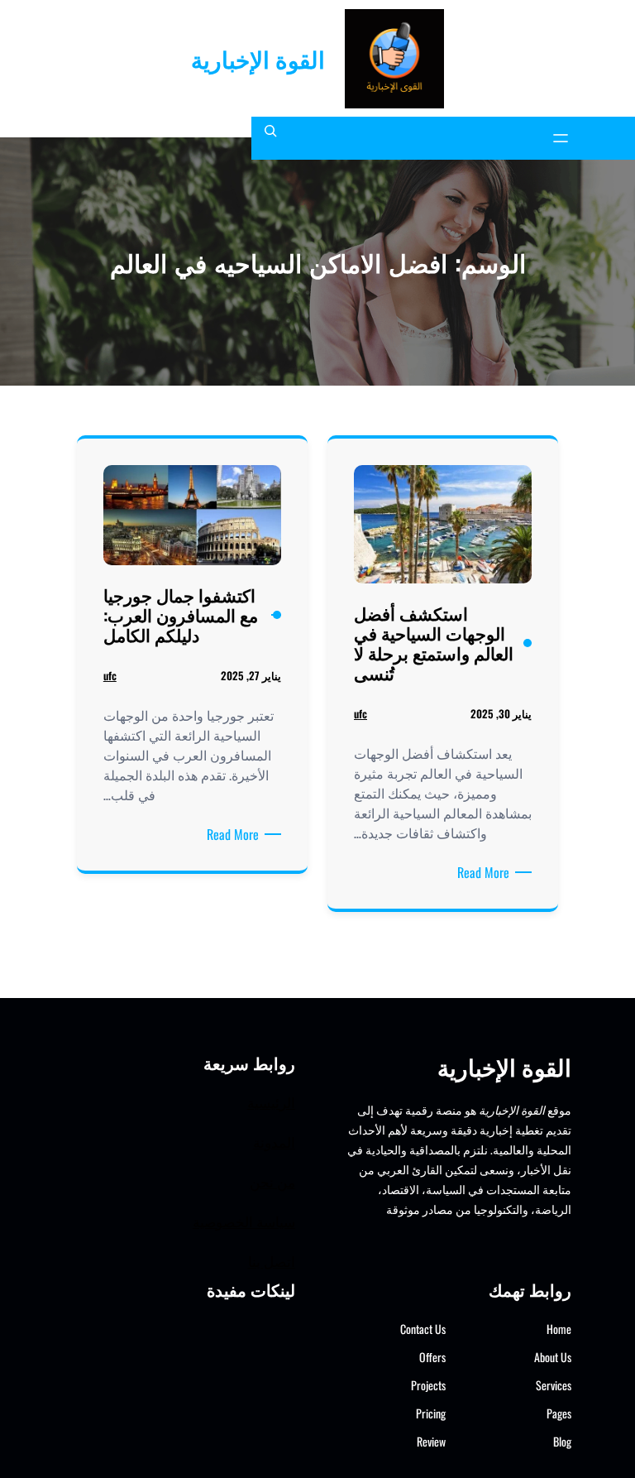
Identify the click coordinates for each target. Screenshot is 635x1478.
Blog (562, 1441)
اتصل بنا (271, 1260)
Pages (559, 1413)
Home (559, 1328)
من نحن (272, 1181)
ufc (360, 713)
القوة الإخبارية (258, 58)
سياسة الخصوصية (244, 1221)
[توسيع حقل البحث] (270, 138)
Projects (428, 1385)
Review (431, 1441)
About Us (552, 1356)
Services (553, 1385)
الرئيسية (271, 1102)
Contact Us (423, 1328)
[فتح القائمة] (560, 138)
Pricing (431, 1413)
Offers (432, 1356)
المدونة (274, 1141)
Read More (480, 872)
